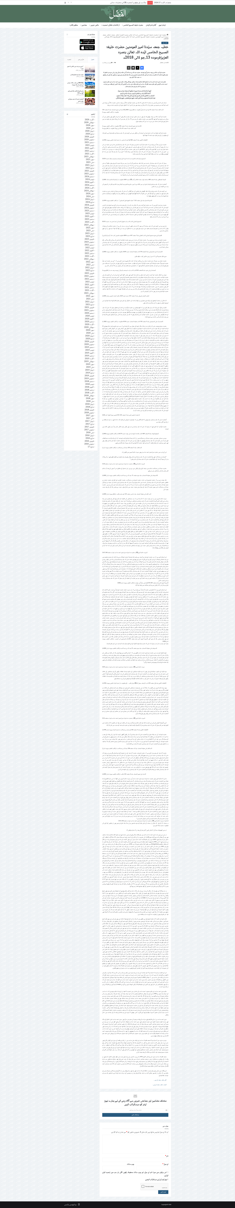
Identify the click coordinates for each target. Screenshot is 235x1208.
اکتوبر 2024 (89, 182)
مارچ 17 (91, 447)
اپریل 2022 (89, 268)
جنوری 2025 (89, 174)
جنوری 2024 (89, 208)
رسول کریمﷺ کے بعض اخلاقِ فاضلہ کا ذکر (132, 2)
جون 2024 (90, 194)
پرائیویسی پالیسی (70, 1204)
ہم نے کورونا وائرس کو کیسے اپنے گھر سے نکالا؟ (75, 92)
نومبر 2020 (89, 316)
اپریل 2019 (89, 370)
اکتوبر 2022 (89, 251)
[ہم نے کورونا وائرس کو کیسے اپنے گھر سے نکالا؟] (90, 93)
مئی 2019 (90, 367)
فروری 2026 (89, 137)
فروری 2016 (89, 441)
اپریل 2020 (89, 336)
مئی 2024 (90, 197)
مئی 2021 (90, 299)
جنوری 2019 (89, 379)
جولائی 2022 (89, 259)
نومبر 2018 (89, 384)
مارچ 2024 (90, 202)
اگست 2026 (89, 120)
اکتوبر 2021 (89, 285)
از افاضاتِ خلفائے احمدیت (111, 25)
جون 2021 (90, 296)
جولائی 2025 (89, 157)
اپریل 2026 (89, 131)
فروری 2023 (89, 239)
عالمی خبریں (95, 25)
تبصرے (69, 59)
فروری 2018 (89, 410)
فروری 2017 (89, 427)
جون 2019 (90, 364)
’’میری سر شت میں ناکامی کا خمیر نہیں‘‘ (75, 67)
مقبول (92, 59)
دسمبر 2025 (89, 143)
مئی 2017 (90, 418)
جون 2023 (90, 228)
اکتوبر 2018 (89, 387)
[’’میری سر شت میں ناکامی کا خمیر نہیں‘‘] (90, 69)
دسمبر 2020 (89, 313)
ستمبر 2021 (89, 288)
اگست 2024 (89, 188)
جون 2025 (90, 160)
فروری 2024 (89, 205)
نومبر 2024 (89, 180)
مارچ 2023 (90, 236)
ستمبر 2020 (89, 322)
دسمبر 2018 (89, 381)
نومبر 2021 (89, 282)
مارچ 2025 (90, 168)
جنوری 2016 (89, 444)
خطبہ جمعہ (115, 35)
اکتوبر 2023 (89, 216)
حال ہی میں (81, 59)
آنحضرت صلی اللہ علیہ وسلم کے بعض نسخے (75, 100)
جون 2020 (90, 330)
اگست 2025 (89, 154)
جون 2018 (90, 399)
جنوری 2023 (89, 242)
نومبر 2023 (89, 214)
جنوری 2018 (89, 413)
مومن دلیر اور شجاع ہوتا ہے (76, 75)
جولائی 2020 (89, 327)
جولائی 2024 (89, 191)
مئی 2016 (90, 433)
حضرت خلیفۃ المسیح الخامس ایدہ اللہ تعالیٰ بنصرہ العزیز (139, 35)
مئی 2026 (90, 128)
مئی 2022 (90, 265)
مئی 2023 (90, 231)
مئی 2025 (90, 162)
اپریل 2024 (89, 199)
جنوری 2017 (89, 430)
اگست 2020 (89, 325)
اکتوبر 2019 (89, 353)
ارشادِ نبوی (162, 25)
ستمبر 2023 (89, 219)
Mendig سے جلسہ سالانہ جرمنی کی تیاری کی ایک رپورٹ (75, 84)
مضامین (84, 25)
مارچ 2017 (90, 424)
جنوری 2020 (89, 344)
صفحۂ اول (163, 35)
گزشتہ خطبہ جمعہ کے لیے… (159, 1085)
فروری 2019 (89, 376)
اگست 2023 (89, 222)
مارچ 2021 (90, 305)
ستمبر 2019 (89, 356)
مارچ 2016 (90, 438)
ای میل (165, 1164)
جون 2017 (90, 416)
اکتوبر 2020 (89, 319)
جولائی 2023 (89, 225)
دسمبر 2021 (89, 279)
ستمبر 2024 (89, 185)
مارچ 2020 (90, 339)
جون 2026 (90, 125)
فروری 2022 (89, 273)
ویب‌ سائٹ (130, 1164)
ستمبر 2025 (89, 151)
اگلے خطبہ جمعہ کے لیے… (160, 1080)
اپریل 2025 (89, 165)
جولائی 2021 (89, 293)
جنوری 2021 (89, 310)
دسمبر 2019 (89, 347)
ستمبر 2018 (89, 390)
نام (166, 1156)
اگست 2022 (89, 256)
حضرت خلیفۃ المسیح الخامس (133, 25)
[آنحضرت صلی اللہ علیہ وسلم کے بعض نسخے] (90, 101)
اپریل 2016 (89, 436)
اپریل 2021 (89, 302)
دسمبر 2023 (89, 211)
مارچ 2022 (90, 271)
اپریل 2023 (89, 234)
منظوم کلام (74, 25)
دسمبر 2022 (89, 245)
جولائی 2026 (89, 123)
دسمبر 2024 (89, 177)
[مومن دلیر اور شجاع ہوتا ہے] (90, 77)
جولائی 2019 (89, 362)
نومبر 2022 (89, 248)
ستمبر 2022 (89, 253)
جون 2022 (90, 262)
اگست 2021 (89, 290)
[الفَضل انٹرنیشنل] (117, 14)
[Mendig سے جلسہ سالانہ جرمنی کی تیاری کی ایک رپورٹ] (90, 85)
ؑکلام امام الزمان (151, 25)
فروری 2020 (89, 342)
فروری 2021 (89, 308)
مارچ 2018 (90, 407)
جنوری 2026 (89, 140)
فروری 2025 (89, 171)
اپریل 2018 (89, 404)
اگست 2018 (89, 393)
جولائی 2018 (89, 396)
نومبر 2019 (89, 350)
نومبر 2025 (89, 145)
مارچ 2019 (90, 373)
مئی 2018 (90, 401)
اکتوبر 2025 (89, 148)
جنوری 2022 (89, 276)
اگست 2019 (89, 359)
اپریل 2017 (89, 421)
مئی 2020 (90, 333)
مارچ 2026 (90, 134)
